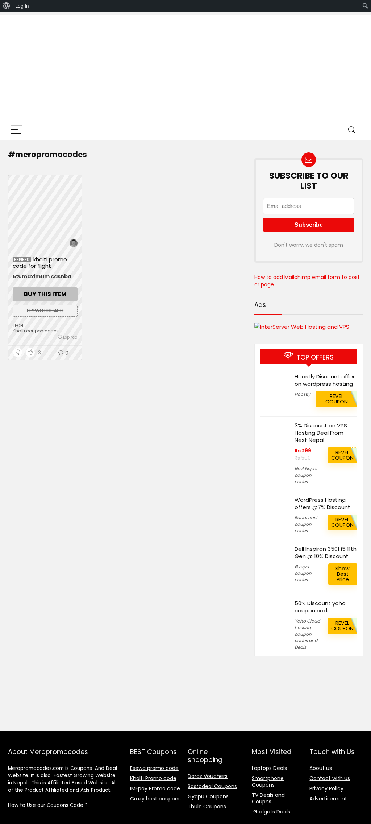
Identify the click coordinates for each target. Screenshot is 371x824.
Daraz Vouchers (208, 776)
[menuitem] (6, 6)
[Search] (351, 130)
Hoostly (302, 394)
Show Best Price (342, 574)
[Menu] (16, 130)
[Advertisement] (185, 66)
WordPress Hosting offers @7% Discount (322, 503)
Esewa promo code (154, 768)
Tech (18, 325)
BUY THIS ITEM (45, 294)
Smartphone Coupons (268, 781)
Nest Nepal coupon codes (306, 475)
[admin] (74, 244)
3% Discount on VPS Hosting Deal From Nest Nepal (321, 433)
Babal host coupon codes (306, 524)
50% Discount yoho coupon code (320, 606)
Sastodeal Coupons (212, 786)
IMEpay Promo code (155, 788)
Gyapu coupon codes (303, 573)
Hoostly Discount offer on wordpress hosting (325, 380)
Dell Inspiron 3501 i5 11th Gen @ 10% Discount (326, 552)
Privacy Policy (326, 788)
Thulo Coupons (207, 806)
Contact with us (329, 778)
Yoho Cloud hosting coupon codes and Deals (307, 634)
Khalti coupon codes (36, 331)
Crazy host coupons (155, 798)
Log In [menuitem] (22, 6)
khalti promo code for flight (40, 262)
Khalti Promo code (153, 778)
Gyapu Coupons (208, 796)
